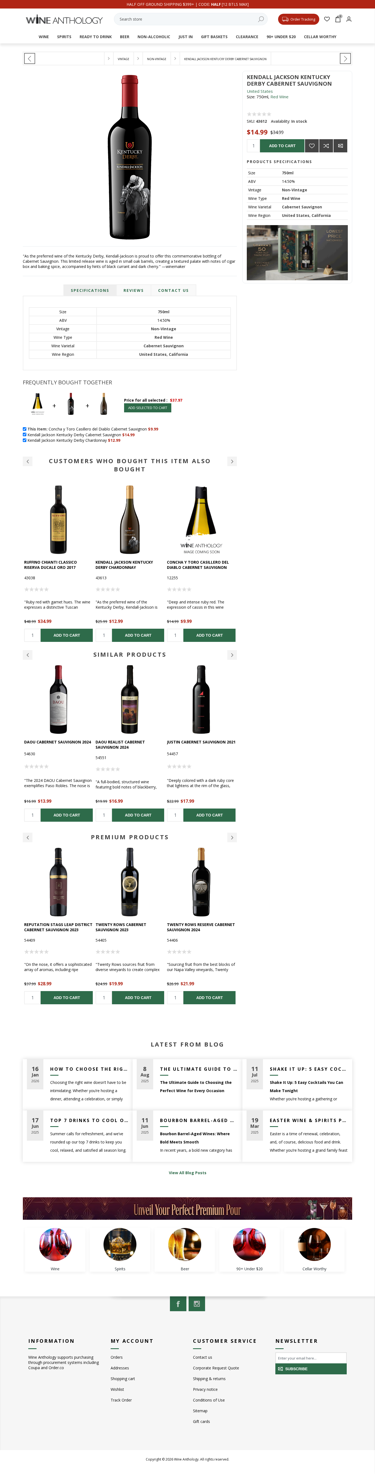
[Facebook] (178, 1303)
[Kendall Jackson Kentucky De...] (345, 58)
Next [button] (232, 655)
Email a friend (340, 145)
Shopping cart (123, 1378)
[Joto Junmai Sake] (29, 58)
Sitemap (200, 1410)
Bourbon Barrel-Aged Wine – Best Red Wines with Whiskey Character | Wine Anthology (199, 1120)
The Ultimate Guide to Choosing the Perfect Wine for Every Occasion (199, 1069)
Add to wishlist (312, 145)
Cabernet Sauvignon (302, 206)
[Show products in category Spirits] (119, 1244)
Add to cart (282, 146)
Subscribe (296, 1369)
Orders (117, 1357)
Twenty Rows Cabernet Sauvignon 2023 (49, 927)
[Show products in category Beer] (184, 1244)
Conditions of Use (209, 1400)
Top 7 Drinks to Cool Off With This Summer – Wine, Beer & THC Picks (89, 1120)
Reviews (134, 290)
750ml (287, 172)
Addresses (120, 1367)
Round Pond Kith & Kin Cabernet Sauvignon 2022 (194, 927)
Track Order (121, 1400)
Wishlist (117, 1389)
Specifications (90, 290)
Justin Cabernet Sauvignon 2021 (130, 742)
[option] (58, 563)
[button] (27, 461)
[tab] (90, 290)
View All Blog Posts (187, 1172)
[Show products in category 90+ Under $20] (249, 1244)
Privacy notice (205, 1389)
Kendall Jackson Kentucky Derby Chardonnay (53, 565)
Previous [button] (27, 655)
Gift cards (201, 1421)
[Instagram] (197, 1303)
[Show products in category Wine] (55, 1244)
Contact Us (173, 290)
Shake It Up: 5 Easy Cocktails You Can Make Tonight (309, 1069)
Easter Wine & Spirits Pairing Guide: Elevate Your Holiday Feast (309, 1120)
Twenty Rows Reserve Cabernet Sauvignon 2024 (130, 927)
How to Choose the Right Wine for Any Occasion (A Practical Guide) (89, 1069)
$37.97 (176, 400)
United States (260, 91)
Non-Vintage (294, 189)
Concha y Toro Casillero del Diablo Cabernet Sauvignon (127, 565)
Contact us (202, 1357)
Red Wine (279, 96)
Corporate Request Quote (216, 1367)
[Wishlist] (326, 19)
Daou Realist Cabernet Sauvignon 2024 (49, 744)
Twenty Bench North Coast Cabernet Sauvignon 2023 (197, 744)
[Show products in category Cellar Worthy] (314, 1244)
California (321, 215)
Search (261, 19)
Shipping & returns (209, 1378)
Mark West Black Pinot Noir (197, 562)
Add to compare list (326, 145)
